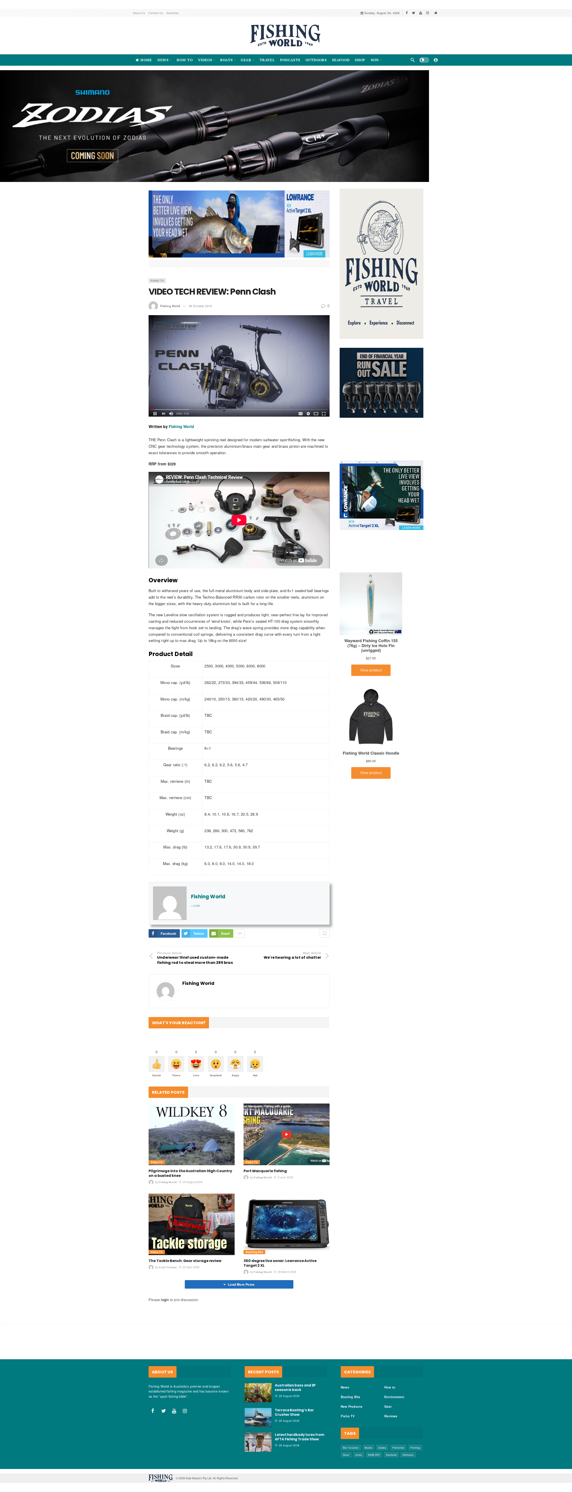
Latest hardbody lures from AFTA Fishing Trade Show (299, 1408)
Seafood (391, 1426)
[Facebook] (407, 13)
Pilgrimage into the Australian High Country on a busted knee (190, 1144)
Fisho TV (157, 251)
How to (389, 1358)
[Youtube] (420, 13)
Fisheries (398, 1418)
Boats (368, 1418)
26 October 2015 (200, 277)
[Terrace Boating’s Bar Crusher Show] (258, 1388)
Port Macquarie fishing (265, 1141)
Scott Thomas (168, 1238)
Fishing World (170, 277)
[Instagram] (427, 13)
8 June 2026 (285, 1148)
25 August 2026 (192, 1153)
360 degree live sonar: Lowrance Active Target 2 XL (280, 1234)
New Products (351, 1377)
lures (358, 1426)
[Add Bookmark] (325, 904)
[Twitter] (413, 13)
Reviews (390, 1387)
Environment (394, 1368)
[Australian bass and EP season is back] (258, 1364)
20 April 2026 (191, 1238)
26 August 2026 (289, 1367)
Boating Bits (254, 1223)
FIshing (415, 1418)
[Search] (412, 60)
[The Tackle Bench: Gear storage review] (192, 1195)
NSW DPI (374, 1426)
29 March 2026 (287, 1243)
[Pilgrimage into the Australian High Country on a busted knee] (192, 1105)
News (345, 1358)
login (165, 1270)
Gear (388, 1377)
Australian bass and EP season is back (295, 1358)
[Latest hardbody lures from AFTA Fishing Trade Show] (258, 1413)
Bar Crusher (351, 1418)
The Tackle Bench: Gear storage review (185, 1232)
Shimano (408, 1426)
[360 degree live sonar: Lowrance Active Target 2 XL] (287, 1195)
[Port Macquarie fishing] (287, 1105)
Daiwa (382, 1418)
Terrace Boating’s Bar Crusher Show (294, 1383)
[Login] (435, 60)
